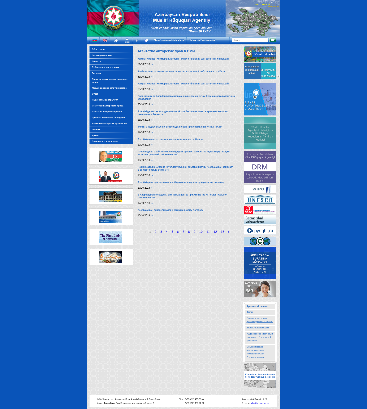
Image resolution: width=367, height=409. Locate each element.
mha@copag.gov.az (260, 403)
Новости (96, 61)
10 (201, 231)
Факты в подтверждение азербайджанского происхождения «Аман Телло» (180, 126)
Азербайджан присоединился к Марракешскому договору (170, 210)
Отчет (95, 94)
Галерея (96, 129)
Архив (95, 135)
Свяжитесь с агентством (202, 40)
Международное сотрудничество (109, 88)
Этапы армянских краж (258, 327)
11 (208, 231)
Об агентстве (99, 49)
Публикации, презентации (105, 67)
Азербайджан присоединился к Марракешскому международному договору (181, 182)
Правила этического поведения (108, 117)
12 (215, 231)
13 (222, 231)
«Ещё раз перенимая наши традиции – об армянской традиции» (260, 337)
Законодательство (102, 55)
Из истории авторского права (107, 106)
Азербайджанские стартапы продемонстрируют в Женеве (171, 139)
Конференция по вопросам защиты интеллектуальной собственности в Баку (181, 71)
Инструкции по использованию (268, 72)
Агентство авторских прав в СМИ (109, 123)
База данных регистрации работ (252, 69)
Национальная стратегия (105, 100)
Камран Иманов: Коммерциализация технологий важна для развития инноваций (183, 58)
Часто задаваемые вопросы (169, 40)
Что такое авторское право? (107, 111)
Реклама (96, 73)
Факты (250, 312)
